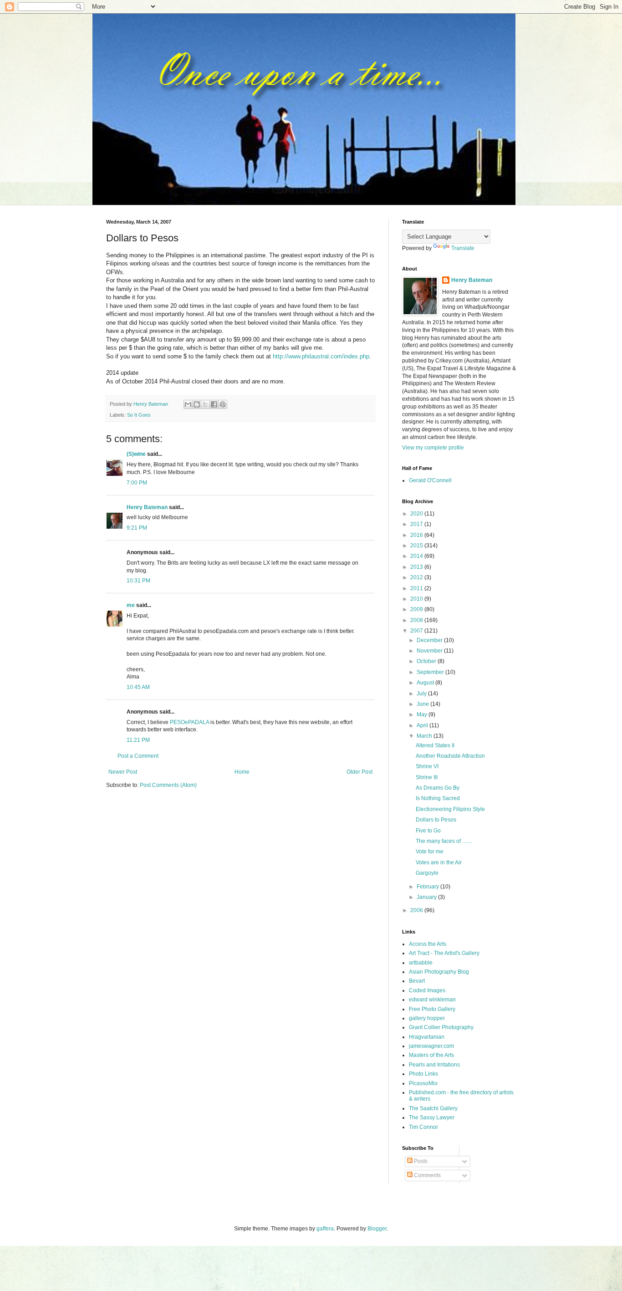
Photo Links (423, 1074)
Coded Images (427, 990)
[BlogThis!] (196, 404)
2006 (417, 910)
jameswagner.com (431, 1046)
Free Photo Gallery (432, 1009)
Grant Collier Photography (441, 1027)
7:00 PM (137, 483)
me (131, 605)
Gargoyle (427, 873)
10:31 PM (138, 580)
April (423, 725)
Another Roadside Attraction (450, 756)
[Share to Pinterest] (222, 404)
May (422, 714)
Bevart (417, 981)
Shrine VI (427, 766)
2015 (417, 545)
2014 (417, 556)
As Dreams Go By (437, 788)
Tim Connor (423, 1127)
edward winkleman (432, 999)
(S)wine (136, 454)
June (423, 704)
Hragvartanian (426, 1037)
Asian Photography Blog (439, 972)
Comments (427, 1175)
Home (242, 772)
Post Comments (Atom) (168, 785)
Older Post (359, 772)
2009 (417, 609)
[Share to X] (205, 404)
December (430, 640)
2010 (417, 599)
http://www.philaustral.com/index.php (321, 356)
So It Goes (139, 415)
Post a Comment (137, 756)
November (430, 651)
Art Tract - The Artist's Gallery (444, 953)
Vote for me (430, 851)
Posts (420, 1161)
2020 (417, 513)
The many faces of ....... (444, 841)
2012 (417, 577)
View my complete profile (433, 447)
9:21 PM (137, 528)
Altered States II (435, 745)
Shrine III (427, 777)
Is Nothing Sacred (438, 798)
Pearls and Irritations (434, 1064)
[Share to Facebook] (214, 404)
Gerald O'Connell (430, 480)
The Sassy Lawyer (431, 1117)
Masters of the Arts (431, 1055)
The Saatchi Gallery (433, 1108)
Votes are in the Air (439, 862)
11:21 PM (138, 740)
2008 (417, 620)
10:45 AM (138, 687)
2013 (417, 567)
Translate (462, 248)
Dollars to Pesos (436, 819)
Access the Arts (427, 944)
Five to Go (428, 830)
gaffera (325, 1228)
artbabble (421, 962)
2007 (417, 631)
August (426, 682)
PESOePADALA (189, 722)
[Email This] (188, 404)
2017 (417, 524)
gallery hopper (427, 1018)
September (431, 672)
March (425, 736)
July (422, 693)
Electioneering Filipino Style (450, 809)
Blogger (377, 1228)
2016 (417, 535)
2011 (417, 588)
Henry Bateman (147, 507)
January (427, 897)
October (427, 661)
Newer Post (122, 772)
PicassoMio (423, 1083)
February (428, 886)
